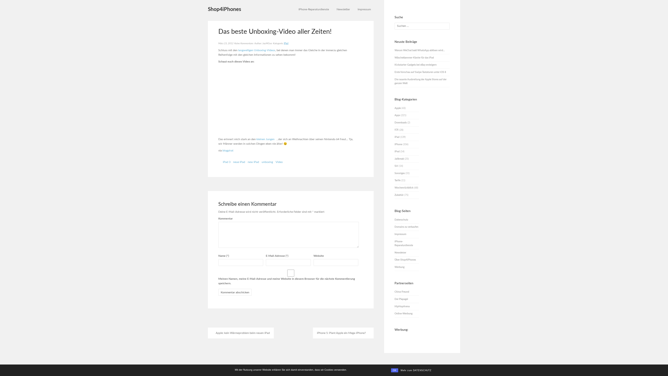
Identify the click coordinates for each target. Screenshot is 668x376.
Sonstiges (400, 173)
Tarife (397, 180)
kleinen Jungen (265, 139)
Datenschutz (401, 220)
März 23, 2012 (225, 43)
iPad (286, 43)
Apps (397, 115)
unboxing (267, 162)
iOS (397, 130)
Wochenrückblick (404, 188)
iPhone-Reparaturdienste (314, 9)
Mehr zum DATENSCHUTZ (416, 370)
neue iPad (239, 162)
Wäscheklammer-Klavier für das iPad (414, 58)
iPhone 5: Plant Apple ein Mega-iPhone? (341, 333)
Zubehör (399, 195)
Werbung (399, 267)
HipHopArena (402, 306)
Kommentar (225, 218)
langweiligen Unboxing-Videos (256, 50)
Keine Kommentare (243, 43)
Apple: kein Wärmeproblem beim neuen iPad (243, 333)
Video (279, 162)
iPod (397, 151)
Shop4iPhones (224, 9)
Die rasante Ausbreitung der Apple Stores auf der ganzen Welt (421, 81)
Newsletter (343, 9)
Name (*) (223, 255)
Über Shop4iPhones (405, 260)
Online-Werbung (403, 313)
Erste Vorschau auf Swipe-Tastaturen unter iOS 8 (420, 72)
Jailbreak (399, 159)
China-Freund (402, 292)
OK (394, 370)
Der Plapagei (401, 299)
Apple (398, 108)
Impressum (364, 9)
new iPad (253, 162)
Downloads (401, 123)
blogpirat (227, 150)
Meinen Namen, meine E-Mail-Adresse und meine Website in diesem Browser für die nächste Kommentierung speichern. (286, 281)
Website (318, 255)
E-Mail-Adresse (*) (277, 255)
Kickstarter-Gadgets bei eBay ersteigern (416, 65)
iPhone (398, 144)
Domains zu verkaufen (406, 227)
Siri (396, 166)
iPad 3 (226, 162)
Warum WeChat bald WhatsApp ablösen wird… (420, 50)
